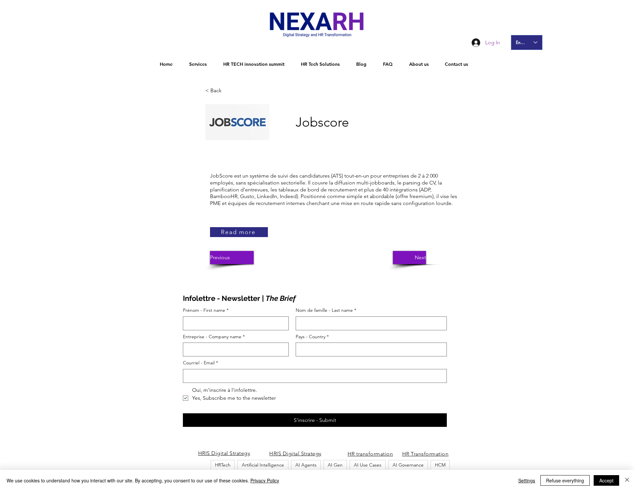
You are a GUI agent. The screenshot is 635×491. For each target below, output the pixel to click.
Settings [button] (526, 480)
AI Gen (335, 465)
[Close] (627, 480)
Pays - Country (312, 337)
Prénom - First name (206, 310)
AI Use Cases (367, 465)
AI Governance (408, 465)
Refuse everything (565, 480)
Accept (606, 480)
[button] (227, 90)
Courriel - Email (200, 363)
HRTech (223, 465)
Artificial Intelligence (263, 465)
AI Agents (306, 465)
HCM (440, 465)
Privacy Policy (264, 480)
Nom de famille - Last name (326, 310)
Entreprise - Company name (214, 337)
